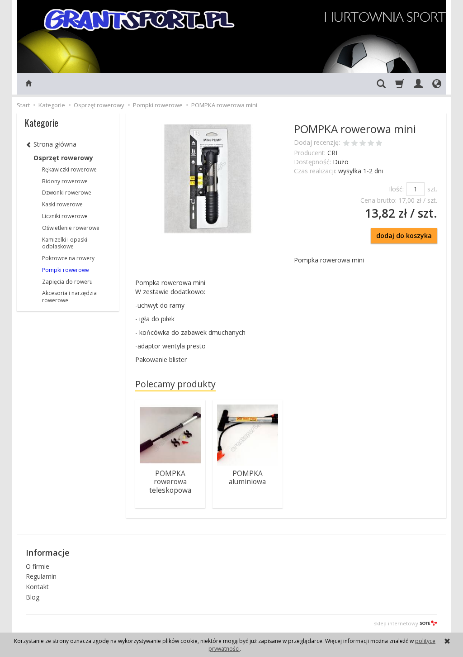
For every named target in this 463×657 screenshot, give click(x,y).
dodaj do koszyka (404, 235)
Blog (32, 597)
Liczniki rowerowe (65, 216)
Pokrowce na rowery (68, 258)
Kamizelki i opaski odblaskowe (64, 243)
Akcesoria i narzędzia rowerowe (69, 296)
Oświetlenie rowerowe (70, 228)
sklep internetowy (396, 623)
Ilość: (396, 189)
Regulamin (41, 576)
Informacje (48, 552)
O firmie (37, 566)
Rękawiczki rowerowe (69, 169)
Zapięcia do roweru (67, 282)
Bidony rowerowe (65, 181)
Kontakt (37, 586)
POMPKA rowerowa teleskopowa (170, 482)
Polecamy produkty (175, 384)
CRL (333, 152)
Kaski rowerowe (62, 204)
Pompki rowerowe (65, 270)
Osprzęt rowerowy (63, 157)
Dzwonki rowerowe (66, 192)
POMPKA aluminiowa (247, 477)
